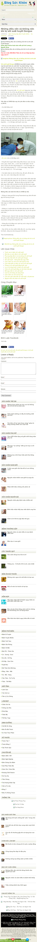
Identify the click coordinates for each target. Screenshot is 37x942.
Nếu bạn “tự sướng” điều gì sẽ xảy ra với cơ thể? (20, 446)
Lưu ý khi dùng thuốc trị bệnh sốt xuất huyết (17, 267)
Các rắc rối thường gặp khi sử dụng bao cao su (20, 833)
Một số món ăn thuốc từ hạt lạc (17, 586)
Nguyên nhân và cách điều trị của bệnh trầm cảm (20, 532)
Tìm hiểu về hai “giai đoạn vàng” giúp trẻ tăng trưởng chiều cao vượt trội (20, 423)
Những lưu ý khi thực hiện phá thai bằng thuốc (20, 455)
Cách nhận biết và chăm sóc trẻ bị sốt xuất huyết (18, 263)
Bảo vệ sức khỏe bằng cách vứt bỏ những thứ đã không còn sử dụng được (21, 609)
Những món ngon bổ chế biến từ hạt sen (20, 577)
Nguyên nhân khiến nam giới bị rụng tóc (20, 477)
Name (3, 377)
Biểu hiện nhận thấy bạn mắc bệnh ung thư (21, 509)
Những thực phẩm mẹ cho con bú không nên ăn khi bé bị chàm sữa (20, 405)
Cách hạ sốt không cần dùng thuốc (14, 273)
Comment (3, 361)
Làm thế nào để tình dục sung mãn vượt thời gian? (20, 825)
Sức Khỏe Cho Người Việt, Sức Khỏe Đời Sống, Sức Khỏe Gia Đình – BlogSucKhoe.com (19, 923)
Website (3, 389)
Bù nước (4, 158)
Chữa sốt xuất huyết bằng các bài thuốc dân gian (18, 269)
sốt (16, 81)
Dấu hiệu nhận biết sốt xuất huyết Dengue (16, 258)
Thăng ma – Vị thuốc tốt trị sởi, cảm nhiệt (20, 564)
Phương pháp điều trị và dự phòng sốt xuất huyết (18, 256)
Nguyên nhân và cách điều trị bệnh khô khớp (20, 877)
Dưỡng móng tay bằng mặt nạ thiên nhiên (19, 859)
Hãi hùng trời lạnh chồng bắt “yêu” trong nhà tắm (20, 818)
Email (3, 383)
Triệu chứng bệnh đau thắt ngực (16, 885)
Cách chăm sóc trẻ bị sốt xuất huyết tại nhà (17, 261)
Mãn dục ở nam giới (13, 541)
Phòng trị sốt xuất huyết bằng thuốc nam (16, 265)
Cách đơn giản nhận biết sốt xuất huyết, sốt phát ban (19, 276)
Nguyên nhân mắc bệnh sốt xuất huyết (15, 278)
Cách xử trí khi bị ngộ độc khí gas (18, 518)
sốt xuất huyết (21, 90)
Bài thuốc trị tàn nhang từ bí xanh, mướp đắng (21, 844)
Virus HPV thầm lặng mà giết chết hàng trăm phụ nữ (21, 437)
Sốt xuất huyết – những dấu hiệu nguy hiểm (17, 259)
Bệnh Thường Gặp (13, 34)
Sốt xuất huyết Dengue (7, 64)
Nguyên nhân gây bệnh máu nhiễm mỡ (20, 500)
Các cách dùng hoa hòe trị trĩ (16, 554)
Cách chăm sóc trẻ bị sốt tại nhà (14, 274)
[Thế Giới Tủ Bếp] (18, 804)
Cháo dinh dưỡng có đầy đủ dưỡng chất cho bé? (20, 414)
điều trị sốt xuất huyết (9, 352)
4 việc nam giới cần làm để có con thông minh (20, 469)
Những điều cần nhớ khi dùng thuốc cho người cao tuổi (19, 871)
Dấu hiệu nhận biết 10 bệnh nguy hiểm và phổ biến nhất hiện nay (20, 600)
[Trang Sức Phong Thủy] (18, 240)
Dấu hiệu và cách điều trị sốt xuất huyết (16, 254)
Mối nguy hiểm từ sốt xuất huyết (14, 271)
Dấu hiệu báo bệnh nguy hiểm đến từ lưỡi (21, 618)
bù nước (3, 350)
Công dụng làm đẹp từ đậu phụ (16, 851)
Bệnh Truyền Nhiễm (24, 34)
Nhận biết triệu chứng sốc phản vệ (18, 487)
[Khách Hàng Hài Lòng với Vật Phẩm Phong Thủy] (19, 801)
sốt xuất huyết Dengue (21, 350)
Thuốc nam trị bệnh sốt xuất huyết (14, 252)
